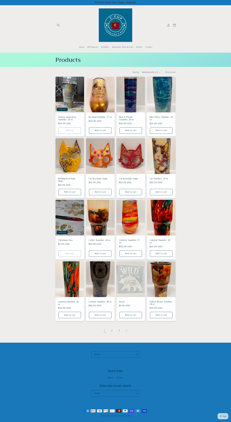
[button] (58, 25)
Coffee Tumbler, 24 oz (99, 240)
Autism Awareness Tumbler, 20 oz (67, 118)
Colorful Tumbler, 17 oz (129, 241)
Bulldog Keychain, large (67, 180)
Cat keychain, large (98, 179)
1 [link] (104, 330)
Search (111, 378)
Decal (121, 302)
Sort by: (136, 72)
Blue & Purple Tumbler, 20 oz (126, 118)
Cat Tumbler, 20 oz (159, 179)
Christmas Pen (65, 240)
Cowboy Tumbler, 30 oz (100, 302)
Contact (119, 378)
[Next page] (126, 331)
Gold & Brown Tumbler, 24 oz (161, 303)
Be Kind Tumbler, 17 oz (100, 117)
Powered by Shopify (123, 416)
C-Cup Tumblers (111, 416)
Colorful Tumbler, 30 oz (68, 303)
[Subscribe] (136, 354)
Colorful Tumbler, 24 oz (160, 241)
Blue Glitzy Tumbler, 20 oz (161, 118)
